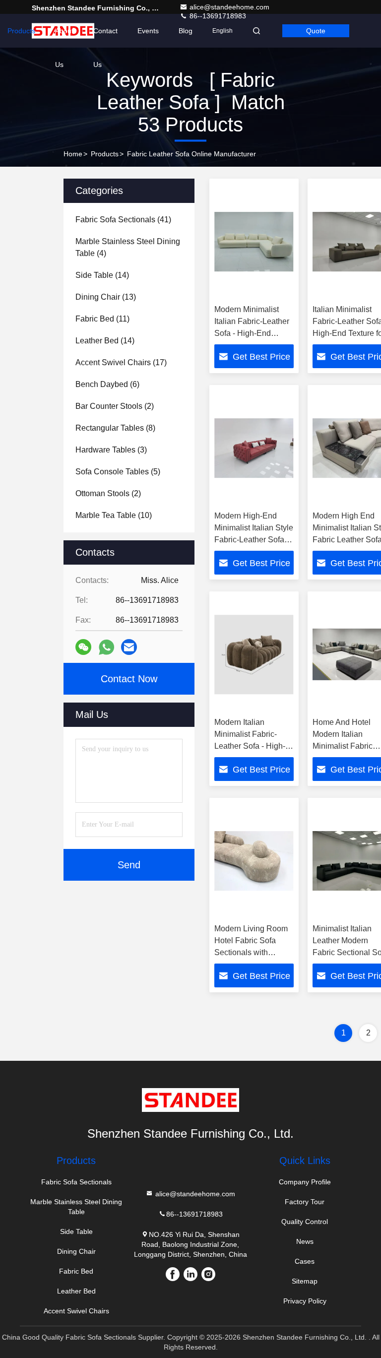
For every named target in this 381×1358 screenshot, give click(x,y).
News (305, 1241)
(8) (115, 428)
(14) (102, 275)
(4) (127, 247)
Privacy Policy (304, 1301)
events (148, 31)
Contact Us (105, 37)
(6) (107, 384)
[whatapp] (106, 647)
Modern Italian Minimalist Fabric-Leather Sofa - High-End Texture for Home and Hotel (252, 746)
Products (21, 31)
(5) (117, 471)
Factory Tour (304, 1202)
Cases (305, 1261)
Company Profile (305, 1182)
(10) (113, 515)
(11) (102, 319)
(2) (114, 406)
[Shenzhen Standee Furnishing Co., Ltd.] (191, 1100)
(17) (121, 362)
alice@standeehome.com (229, 7)
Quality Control (304, 1222)
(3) (111, 450)
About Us (64, 37)
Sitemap (305, 1281)
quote (315, 31)
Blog (185, 31)
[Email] (129, 647)
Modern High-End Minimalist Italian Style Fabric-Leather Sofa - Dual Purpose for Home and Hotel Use (253, 540)
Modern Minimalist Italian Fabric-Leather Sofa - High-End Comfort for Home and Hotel (253, 333)
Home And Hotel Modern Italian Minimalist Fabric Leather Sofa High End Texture (345, 746)
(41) (123, 219)
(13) (105, 297)
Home (73, 154)
